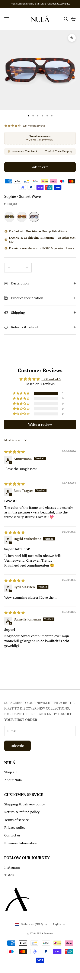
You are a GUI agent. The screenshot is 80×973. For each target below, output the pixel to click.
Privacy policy (14, 827)
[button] (21, 393)
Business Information (20, 843)
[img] (14, 451)
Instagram (12, 867)
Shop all (10, 772)
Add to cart (40, 167)
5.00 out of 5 (51, 379)
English (57, 924)
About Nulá (13, 780)
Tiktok (9, 875)
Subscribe (17, 746)
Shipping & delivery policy (24, 804)
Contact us (12, 835)
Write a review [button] (40, 424)
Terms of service (16, 819)
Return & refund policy (21, 811)
